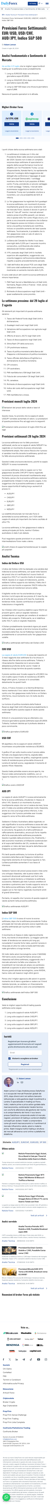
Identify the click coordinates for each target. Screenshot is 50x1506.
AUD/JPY (16, 1142)
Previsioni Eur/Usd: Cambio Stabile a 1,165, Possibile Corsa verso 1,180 (32, 1250)
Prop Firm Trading (10, 1418)
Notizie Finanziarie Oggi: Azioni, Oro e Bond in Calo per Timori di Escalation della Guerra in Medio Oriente (32, 1156)
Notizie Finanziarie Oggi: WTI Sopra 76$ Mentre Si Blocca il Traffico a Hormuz (31, 1177)
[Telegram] (23, 1359)
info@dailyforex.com (10, 1439)
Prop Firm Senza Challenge (14, 1415)
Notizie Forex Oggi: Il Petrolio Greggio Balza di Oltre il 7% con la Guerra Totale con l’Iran (33, 1199)
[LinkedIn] (18, 1082)
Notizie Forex (7, 1168)
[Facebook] (3, 1359)
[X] (10, 1359)
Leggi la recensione (11, 131)
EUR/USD (34, 1142)
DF (3, 15)
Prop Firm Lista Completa (14, 1422)
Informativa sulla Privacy (13, 1383)
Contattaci (7, 1372)
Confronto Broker (10, 1431)
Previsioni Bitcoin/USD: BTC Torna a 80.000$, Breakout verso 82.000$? (32, 1272)
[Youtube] (38, 1359)
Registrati (25, 1064)
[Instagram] (46, 1359)
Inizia (11, 124)
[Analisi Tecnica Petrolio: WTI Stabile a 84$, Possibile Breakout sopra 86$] (9, 1226)
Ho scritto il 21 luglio (10, 66)
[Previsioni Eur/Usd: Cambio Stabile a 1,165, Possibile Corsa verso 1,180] (9, 1254)
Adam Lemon (25, 1078)
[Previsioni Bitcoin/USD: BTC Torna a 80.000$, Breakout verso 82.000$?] (9, 1275)
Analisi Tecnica (11, 15)
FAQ (4, 1376)
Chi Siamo (7, 1369)
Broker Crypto (9, 1402)
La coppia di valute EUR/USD (14, 655)
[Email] (21, 1082)
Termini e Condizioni (12, 1380)
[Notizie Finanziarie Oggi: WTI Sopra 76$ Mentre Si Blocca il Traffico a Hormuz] (9, 1175)
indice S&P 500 (9, 918)
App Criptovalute (10, 1405)
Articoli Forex (8, 1393)
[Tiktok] (30, 1359)
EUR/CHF (25, 1142)
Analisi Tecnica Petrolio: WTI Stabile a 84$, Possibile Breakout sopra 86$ (33, 1229)
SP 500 (43, 1142)
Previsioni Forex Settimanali (27, 15)
